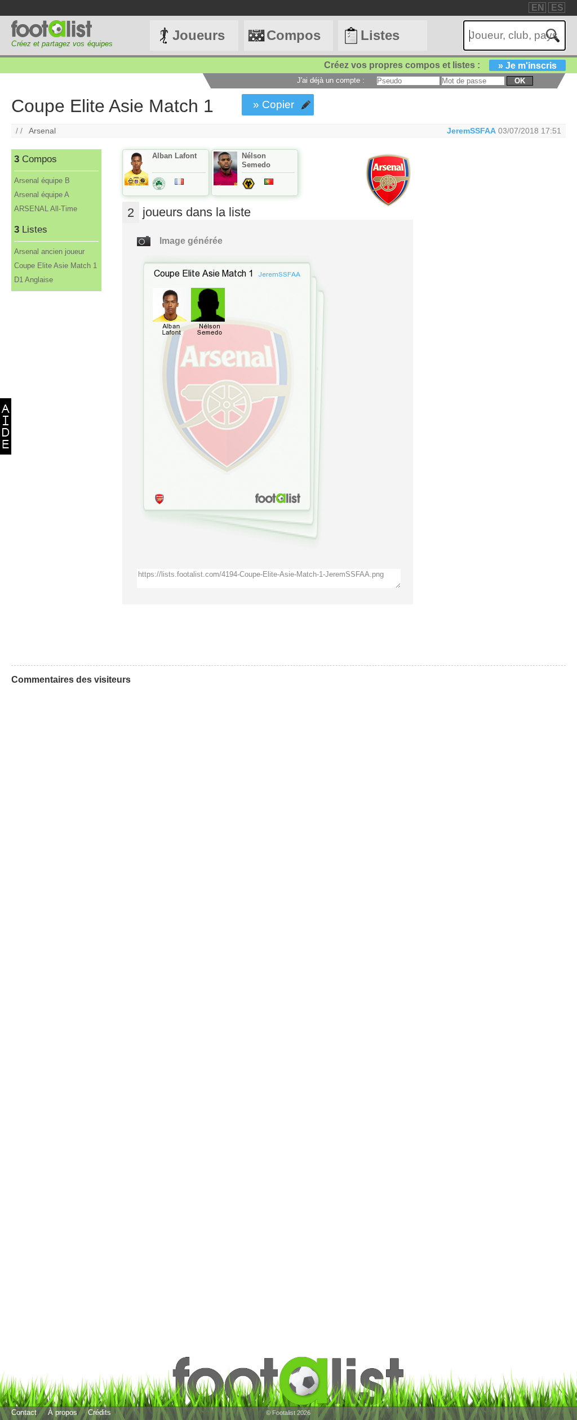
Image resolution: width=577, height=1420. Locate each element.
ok (519, 81)
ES (557, 7)
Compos (294, 35)
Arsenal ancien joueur (49, 251)
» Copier (273, 104)
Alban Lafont (174, 156)
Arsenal (42, 130)
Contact (24, 1412)
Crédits (99, 1412)
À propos (62, 1412)
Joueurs (198, 35)
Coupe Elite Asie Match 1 (55, 265)
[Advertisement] (55, 478)
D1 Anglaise (33, 279)
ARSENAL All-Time (45, 208)
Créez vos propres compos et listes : (440, 65)
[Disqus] (95, 835)
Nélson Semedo (256, 160)
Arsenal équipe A (41, 194)
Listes (380, 35)
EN (537, 7)
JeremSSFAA (471, 130)
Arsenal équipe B (42, 180)
